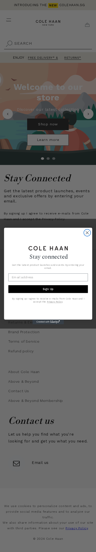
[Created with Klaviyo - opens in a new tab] (47, 322)
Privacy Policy (54, 302)
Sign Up (47, 289)
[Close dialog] (87, 232)
